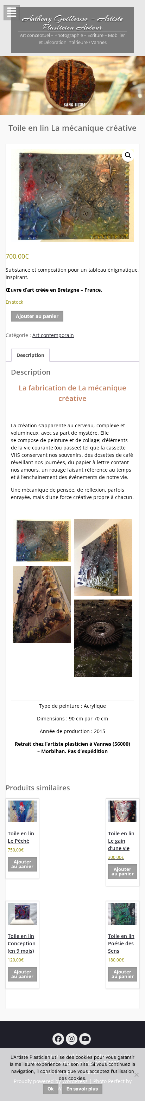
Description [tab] (30, 355)
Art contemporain (53, 335)
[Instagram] (71, 1039)
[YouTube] (85, 1039)
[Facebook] (58, 1039)
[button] (128, 155)
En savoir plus (82, 1089)
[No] (136, 1074)
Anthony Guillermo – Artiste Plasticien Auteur (72, 23)
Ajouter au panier (37, 316)
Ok (51, 1089)
